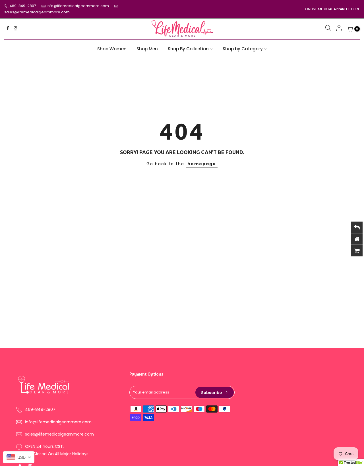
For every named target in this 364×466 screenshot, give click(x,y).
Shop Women (112, 49)
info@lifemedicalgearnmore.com (78, 5)
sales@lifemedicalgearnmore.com (37, 12)
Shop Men (147, 49)
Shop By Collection (188, 49)
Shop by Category (243, 49)
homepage (201, 164)
